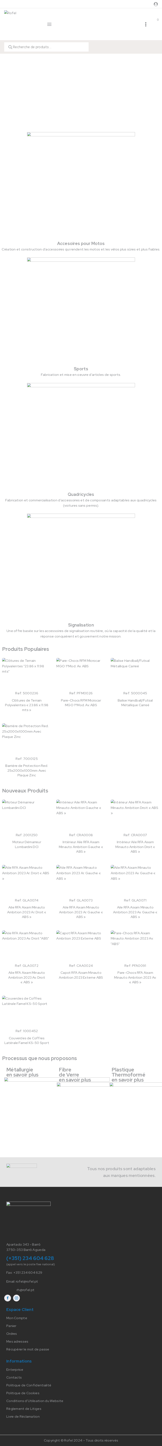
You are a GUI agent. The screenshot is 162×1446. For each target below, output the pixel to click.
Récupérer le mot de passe (27, 1349)
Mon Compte (16, 1318)
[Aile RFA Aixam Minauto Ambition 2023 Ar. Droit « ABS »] (26, 881)
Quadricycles (81, 494)
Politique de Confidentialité (28, 1385)
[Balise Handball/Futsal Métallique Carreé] (135, 674)
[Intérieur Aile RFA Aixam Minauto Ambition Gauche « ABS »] (80, 816)
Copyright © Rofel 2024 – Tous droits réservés (81, 1440)
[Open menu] (145, 24)
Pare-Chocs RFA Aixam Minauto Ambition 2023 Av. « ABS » (135, 977)
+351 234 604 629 (27, 1272)
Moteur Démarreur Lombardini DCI (26, 844)
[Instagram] (16, 1298)
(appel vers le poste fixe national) (30, 1264)
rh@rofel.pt (25, 1290)
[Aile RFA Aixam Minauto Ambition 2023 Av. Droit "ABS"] (26, 946)
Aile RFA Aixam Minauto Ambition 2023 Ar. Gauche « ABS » (81, 912)
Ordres (11, 1333)
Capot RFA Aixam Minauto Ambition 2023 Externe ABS (81, 975)
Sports (81, 369)
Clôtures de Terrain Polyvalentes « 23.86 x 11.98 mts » (26, 705)
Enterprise (14, 1369)
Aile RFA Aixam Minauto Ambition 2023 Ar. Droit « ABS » (26, 912)
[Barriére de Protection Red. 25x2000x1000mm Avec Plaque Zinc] (26, 739)
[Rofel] (21, 24)
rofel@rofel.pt (27, 1281)
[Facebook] (7, 1298)
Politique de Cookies (22, 1393)
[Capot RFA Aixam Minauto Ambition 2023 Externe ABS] (80, 946)
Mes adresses (17, 1341)
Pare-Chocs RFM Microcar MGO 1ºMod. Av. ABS (81, 702)
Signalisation (81, 625)
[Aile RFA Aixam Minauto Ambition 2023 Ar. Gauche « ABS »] (80, 881)
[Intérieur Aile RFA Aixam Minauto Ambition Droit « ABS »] (135, 816)
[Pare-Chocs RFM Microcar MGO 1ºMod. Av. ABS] (80, 674)
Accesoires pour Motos (81, 243)
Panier (11, 1326)
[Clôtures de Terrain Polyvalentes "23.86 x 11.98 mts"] (26, 674)
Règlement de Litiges (23, 1408)
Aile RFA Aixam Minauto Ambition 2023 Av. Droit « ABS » (26, 977)
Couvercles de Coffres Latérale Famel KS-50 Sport (26, 1040)
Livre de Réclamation (23, 1416)
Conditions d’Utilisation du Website (34, 1401)
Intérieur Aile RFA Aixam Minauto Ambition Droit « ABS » (135, 847)
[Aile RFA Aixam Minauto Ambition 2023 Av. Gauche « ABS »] (135, 881)
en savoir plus (22, 1074)
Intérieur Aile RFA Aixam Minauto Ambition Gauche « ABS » (81, 847)
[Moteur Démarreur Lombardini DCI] (26, 816)
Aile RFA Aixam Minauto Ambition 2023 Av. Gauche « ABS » (135, 912)
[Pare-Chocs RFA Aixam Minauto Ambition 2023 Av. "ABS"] (135, 946)
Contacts (14, 1377)
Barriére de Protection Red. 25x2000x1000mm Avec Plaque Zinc (26, 770)
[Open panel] (49, 24)
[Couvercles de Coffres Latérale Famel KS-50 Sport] (26, 1012)
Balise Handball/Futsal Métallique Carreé (135, 702)
